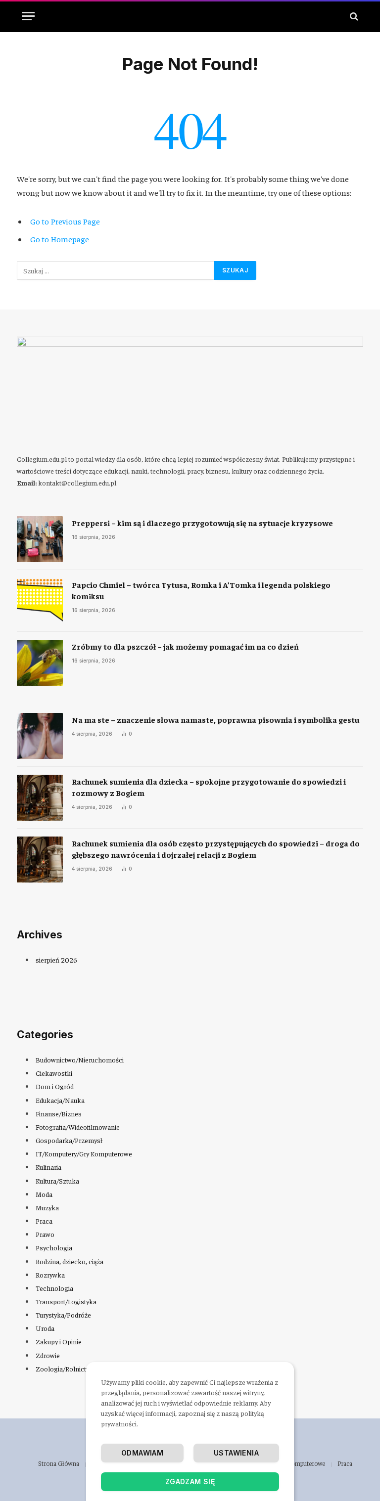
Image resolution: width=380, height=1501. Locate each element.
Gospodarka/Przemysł (69, 1140)
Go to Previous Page (65, 221)
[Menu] (28, 16)
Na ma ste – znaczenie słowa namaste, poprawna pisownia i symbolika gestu (215, 719)
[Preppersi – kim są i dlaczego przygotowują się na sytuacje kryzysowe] (40, 539)
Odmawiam (142, 1453)
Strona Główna (58, 1463)
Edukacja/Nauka (60, 1100)
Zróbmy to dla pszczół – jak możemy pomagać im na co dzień (185, 646)
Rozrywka (50, 1274)
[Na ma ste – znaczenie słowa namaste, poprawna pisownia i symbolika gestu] (40, 736)
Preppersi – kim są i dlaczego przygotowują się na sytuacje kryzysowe (202, 523)
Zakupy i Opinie (59, 1341)
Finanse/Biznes (59, 1113)
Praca (44, 1220)
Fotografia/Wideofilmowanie (78, 1126)
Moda (44, 1194)
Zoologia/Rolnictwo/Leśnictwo (81, 1368)
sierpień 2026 (56, 959)
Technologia (54, 1287)
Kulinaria (48, 1166)
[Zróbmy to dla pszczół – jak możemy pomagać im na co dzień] (40, 663)
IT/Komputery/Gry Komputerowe (84, 1153)
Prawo (45, 1234)
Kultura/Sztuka (57, 1180)
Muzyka (47, 1207)
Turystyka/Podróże (63, 1314)
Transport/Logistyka (66, 1301)
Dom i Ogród (55, 1086)
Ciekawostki (54, 1072)
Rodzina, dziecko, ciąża (69, 1261)
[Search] (353, 16)
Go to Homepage (59, 239)
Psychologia (54, 1247)
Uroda (45, 1328)
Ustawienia (236, 1453)
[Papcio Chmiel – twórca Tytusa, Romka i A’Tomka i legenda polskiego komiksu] (40, 601)
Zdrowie (48, 1355)
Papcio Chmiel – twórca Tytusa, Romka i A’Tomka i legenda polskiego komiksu (201, 590)
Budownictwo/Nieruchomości (80, 1059)
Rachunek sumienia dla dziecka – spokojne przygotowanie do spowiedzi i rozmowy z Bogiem (209, 786)
